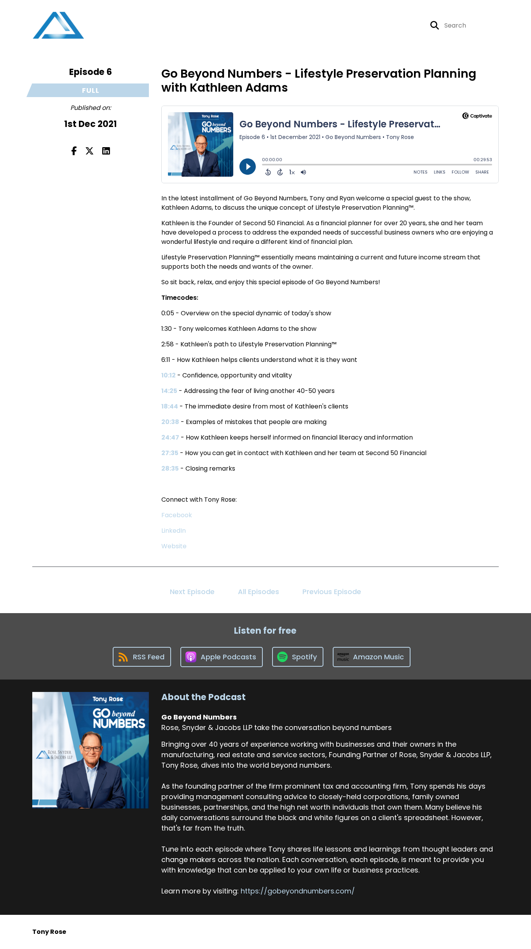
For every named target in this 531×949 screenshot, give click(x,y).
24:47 (170, 437)
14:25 (169, 390)
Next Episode (192, 591)
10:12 (168, 375)
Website (174, 546)
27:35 (169, 452)
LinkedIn (173, 530)
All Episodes (258, 591)
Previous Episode (331, 591)
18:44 (169, 406)
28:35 (170, 468)
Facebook (176, 515)
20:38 (170, 421)
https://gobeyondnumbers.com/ (298, 891)
